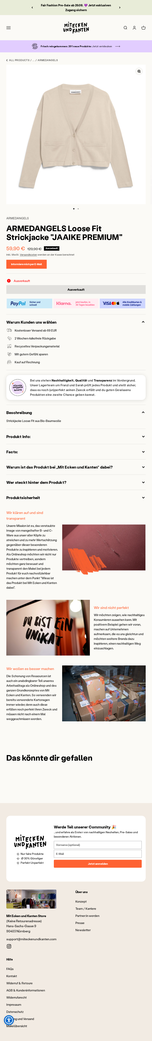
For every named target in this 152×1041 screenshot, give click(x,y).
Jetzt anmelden (98, 864)
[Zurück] (32, 7)
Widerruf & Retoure (19, 983)
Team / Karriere (85, 909)
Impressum (13, 1004)
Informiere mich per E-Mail (26, 264)
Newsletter (83, 930)
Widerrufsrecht (16, 997)
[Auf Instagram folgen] (9, 946)
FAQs (9, 969)
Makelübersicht (16, 1026)
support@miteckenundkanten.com (31, 939)
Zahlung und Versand (20, 1019)
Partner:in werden (87, 916)
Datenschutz (15, 1012)
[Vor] (120, 7)
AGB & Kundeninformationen (25, 990)
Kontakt (11, 976)
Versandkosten (28, 254)
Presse (80, 923)
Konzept (81, 901)
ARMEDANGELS (17, 218)
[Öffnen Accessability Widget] (9, 1020)
